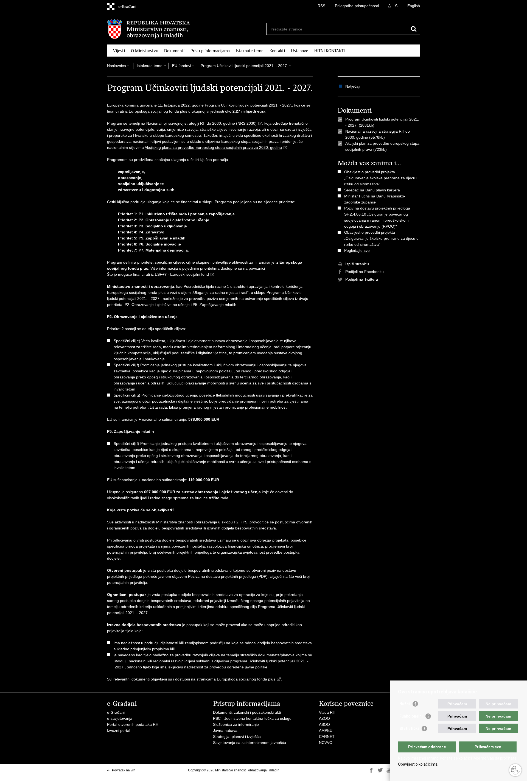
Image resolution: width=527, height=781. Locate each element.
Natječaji (352, 86)
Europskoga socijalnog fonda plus (246, 679)
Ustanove (299, 50)
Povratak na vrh (123, 770)
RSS (321, 6)
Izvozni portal (118, 730)
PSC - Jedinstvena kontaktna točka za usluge (252, 718)
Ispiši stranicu (357, 264)
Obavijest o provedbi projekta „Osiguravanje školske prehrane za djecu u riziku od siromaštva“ (381, 178)
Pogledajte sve (357, 250)
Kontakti (277, 50)
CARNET (327, 736)
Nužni (404, 704)
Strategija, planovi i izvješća (237, 736)
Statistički (409, 728)
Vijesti (119, 50)
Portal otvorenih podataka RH (132, 724)
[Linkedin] (371, 775)
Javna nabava (225, 730)
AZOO (324, 718)
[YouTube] (388, 770)
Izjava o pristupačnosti (322, 770)
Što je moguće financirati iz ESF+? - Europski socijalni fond (158, 274)
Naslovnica (116, 65)
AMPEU (325, 730)
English (413, 6)
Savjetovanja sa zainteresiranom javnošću (249, 742)
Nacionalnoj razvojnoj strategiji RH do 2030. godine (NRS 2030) (201, 123)
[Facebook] (371, 770)
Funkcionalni (411, 716)
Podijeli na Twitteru (361, 279)
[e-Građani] (130, 6)
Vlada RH (327, 712)
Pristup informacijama (210, 50)
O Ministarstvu (144, 50)
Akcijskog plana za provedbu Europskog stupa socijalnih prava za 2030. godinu (213, 147)
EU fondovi (181, 65)
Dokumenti (174, 50)
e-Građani (116, 712)
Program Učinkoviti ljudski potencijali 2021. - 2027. (244, 65)
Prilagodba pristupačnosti (357, 6)
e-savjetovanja (119, 718)
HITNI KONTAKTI (329, 50)
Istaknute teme (250, 50)
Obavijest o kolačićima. (418, 764)
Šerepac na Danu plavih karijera (372, 190)
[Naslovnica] (185, 29)
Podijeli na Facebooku (364, 271)
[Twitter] (380, 770)
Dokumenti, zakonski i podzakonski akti (247, 712)
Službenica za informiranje (236, 724)
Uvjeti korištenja (293, 770)
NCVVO (325, 742)
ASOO (324, 724)
